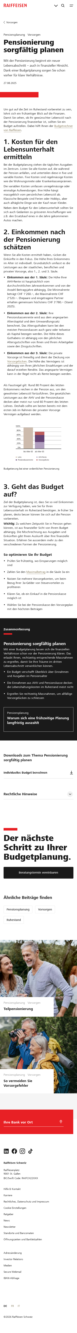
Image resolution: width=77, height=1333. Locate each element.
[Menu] (71, 5)
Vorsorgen (45, 909)
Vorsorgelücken (17, 361)
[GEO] (61, 1122)
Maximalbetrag (35, 572)
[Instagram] (22, 1151)
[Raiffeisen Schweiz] (15, 5)
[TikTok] (30, 1151)
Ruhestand (14, 920)
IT (19, 1306)
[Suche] (63, 5)
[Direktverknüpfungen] (56, 5)
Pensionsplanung (18, 909)
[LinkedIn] (6, 1151)
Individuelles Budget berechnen (25, 772)
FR (12, 1306)
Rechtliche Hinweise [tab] (20, 794)
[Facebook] (14, 1151)
